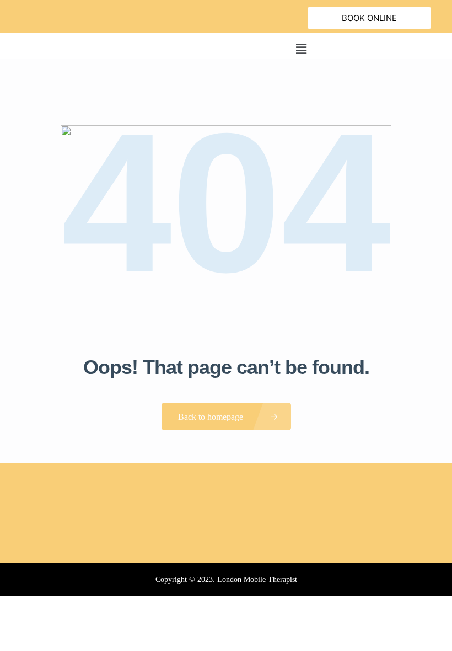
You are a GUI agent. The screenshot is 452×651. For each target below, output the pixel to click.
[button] (301, 49)
